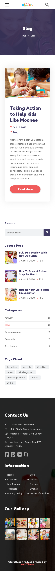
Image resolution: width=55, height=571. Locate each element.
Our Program (14, 484)
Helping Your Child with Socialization (34, 291)
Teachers (12, 488)
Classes (34, 484)
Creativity (10, 339)
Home (23, 36)
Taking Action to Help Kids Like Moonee (25, 114)
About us (12, 479)
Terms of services (40, 493)
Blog (15, 132)
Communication (13, 332)
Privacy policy (14, 493)
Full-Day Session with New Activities (33, 254)
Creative (41, 367)
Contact (34, 479)
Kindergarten (26, 372)
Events (34, 488)
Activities (12, 367)
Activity (9, 318)
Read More (25, 189)
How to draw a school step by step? (33, 273)
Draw (10, 372)
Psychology (11, 346)
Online (34, 377)
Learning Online (16, 377)
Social (10, 382)
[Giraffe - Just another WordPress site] (28, 4)
